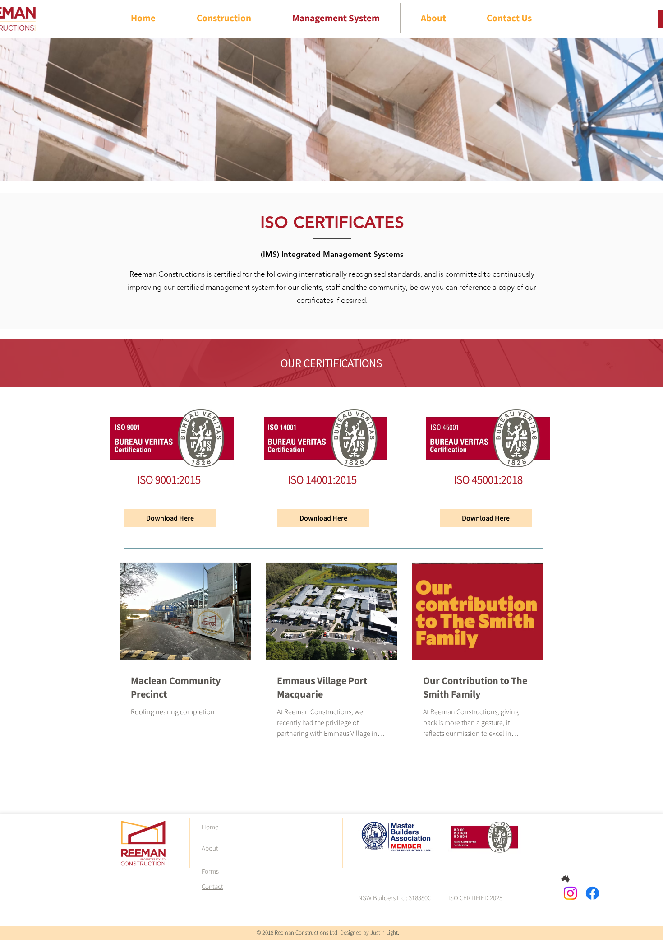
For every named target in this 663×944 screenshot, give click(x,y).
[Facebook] (592, 893)
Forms (210, 871)
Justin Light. (384, 932)
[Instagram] (570, 893)
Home (210, 827)
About (210, 848)
